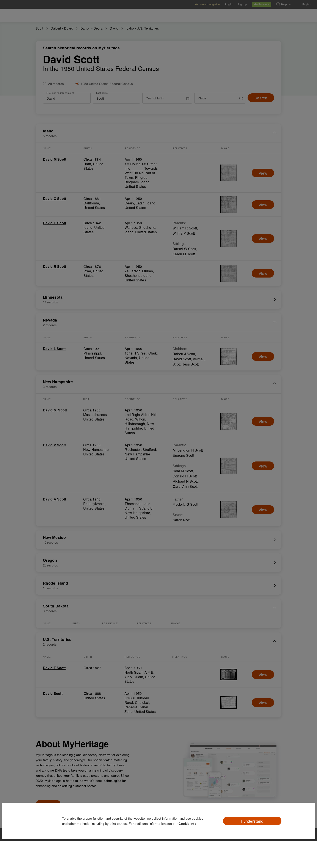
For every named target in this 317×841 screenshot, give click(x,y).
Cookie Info (187, 823)
